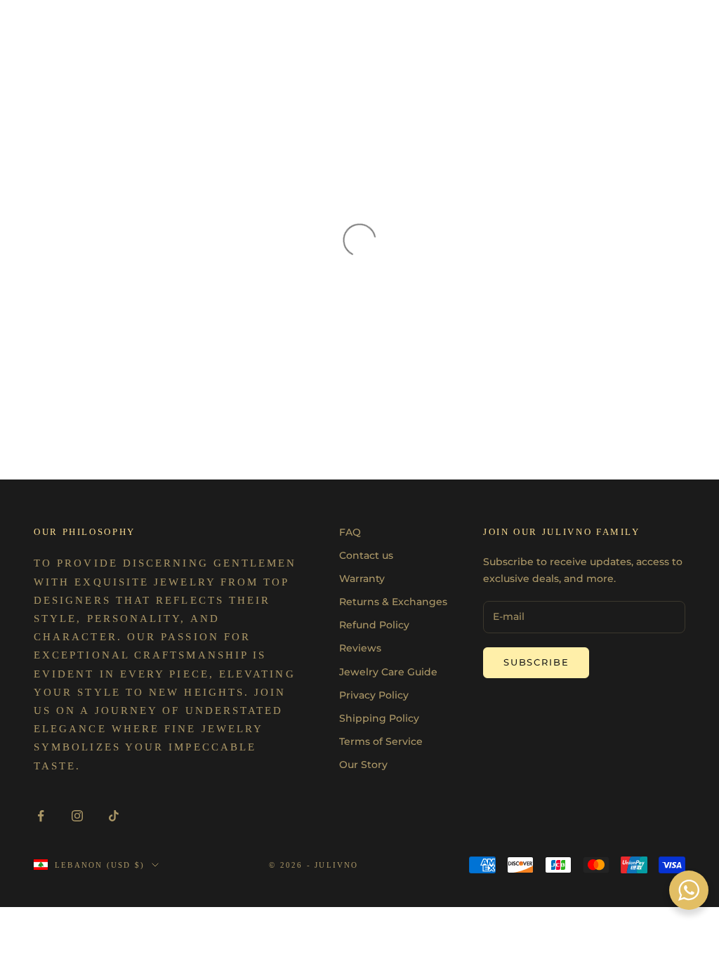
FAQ (350, 532)
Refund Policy (374, 625)
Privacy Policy (374, 695)
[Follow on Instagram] (77, 816)
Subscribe (536, 662)
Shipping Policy (379, 718)
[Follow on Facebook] (41, 816)
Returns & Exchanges (393, 601)
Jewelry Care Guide (388, 672)
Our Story (363, 764)
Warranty (362, 578)
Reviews (360, 648)
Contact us (366, 555)
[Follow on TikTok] (114, 816)
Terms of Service (381, 741)
